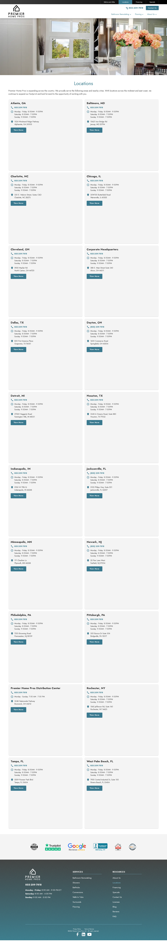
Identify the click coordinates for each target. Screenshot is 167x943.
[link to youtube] (89, 934)
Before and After (109, 2)
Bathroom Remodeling (82, 877)
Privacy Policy (77, 929)
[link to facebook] (77, 934)
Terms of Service (89, 929)
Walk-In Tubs (78, 897)
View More (18, 130)
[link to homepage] (18, 11)
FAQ (114, 916)
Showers (76, 882)
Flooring (76, 906)
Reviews (116, 911)
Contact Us (152, 8)
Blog (114, 906)
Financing (139, 2)
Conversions (78, 892)
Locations (125, 2)
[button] (121, 15)
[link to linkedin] (83, 934)
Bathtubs (76, 887)
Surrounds (77, 902)
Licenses (116, 902)
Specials (152, 2)
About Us (117, 877)
